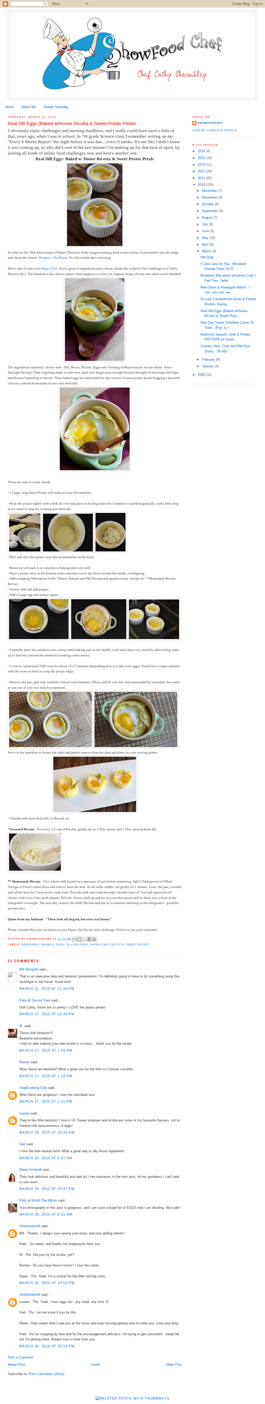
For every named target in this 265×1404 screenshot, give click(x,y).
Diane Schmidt (30, 1170)
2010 (202, 185)
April (206, 244)
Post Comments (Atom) (46, 1374)
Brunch (47, 944)
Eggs (60, 944)
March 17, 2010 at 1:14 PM (45, 1076)
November (210, 197)
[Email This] (74, 939)
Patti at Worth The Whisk (38, 1200)
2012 (202, 171)
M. (21, 1026)
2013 (202, 164)
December (210, 191)
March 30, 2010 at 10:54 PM (47, 1346)
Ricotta (117, 944)
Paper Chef (49, 268)
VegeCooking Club (33, 1088)
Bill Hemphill (28, 969)
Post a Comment (20, 1357)
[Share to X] (84, 939)
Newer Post (16, 1365)
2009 (202, 375)
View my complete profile (214, 130)
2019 (202, 151)
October (208, 204)
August (208, 217)
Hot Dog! (207, 257)
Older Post (174, 1365)
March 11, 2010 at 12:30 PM (46, 989)
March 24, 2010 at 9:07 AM (45, 1158)
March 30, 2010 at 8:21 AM (45, 1214)
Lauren (24, 1113)
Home (9, 107)
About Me (28, 107)
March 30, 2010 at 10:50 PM (47, 1283)
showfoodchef (29, 1226)
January (208, 366)
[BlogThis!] (79, 939)
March (207, 251)
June (206, 231)
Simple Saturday (55, 107)
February (209, 359)
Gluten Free (77, 944)
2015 (202, 158)
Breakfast (30, 944)
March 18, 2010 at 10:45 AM (47, 1132)
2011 (202, 178)
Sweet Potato (138, 944)
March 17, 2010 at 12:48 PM (47, 1014)
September (210, 211)
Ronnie (24, 1062)
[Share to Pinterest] (94, 939)
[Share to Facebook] (89, 939)
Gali (22, 1144)
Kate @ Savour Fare (34, 1000)
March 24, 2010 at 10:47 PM (47, 1189)
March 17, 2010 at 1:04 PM (45, 1050)
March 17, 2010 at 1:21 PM (45, 1101)
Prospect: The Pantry (53, 258)
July (205, 224)
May (205, 238)
